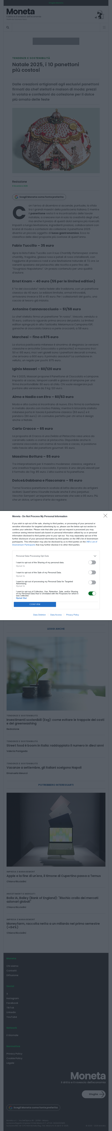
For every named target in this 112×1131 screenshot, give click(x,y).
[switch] (92, 562)
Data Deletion (39, 615)
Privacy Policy (72, 615)
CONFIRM (35, 604)
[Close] (106, 516)
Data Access (56, 615)
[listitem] (56, 556)
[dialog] (56, 565)
